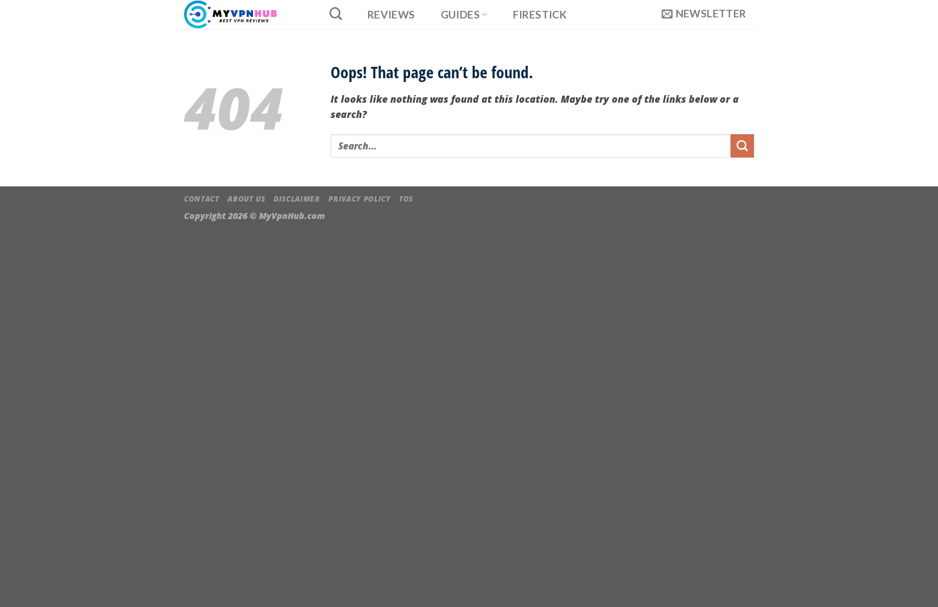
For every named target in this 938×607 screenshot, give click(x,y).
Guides (460, 14)
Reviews (391, 14)
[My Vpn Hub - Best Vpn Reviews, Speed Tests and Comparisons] (244, 14)
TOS (406, 199)
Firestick (540, 14)
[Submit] (742, 146)
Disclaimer (297, 199)
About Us (246, 199)
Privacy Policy (359, 199)
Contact (201, 199)
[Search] (335, 13)
